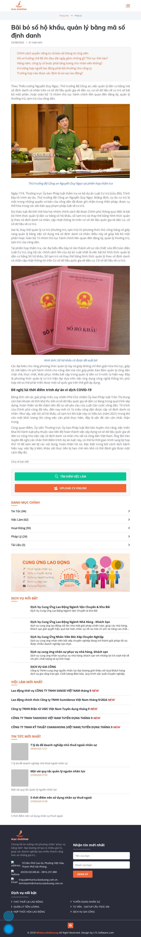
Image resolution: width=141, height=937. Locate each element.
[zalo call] (8, 916)
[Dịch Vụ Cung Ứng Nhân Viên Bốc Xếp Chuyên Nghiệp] (70, 641)
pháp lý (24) (19, 536)
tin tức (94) (18, 511)
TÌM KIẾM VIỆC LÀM (73, 476)
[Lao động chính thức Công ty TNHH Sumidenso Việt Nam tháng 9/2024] (70, 701)
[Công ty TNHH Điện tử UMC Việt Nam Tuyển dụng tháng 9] (70, 710)
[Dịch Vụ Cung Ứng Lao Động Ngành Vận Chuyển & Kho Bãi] (70, 611)
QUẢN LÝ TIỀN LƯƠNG (26, 906)
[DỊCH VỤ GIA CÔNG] (70, 670)
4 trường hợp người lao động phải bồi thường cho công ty (54, 68)
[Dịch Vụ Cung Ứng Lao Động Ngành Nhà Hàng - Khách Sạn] (70, 626)
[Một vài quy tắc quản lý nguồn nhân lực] (70, 781)
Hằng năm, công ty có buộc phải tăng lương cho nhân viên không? (59, 63)
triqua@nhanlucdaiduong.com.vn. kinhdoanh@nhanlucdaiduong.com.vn (41, 881)
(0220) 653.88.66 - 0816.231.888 (39, 872)
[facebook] (70, 925)
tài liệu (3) (18, 545)
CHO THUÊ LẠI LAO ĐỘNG (28, 901)
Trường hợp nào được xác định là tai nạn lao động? (50, 73)
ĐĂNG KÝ (82, 874)
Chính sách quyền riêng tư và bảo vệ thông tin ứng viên (52, 53)
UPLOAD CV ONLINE (73, 488)
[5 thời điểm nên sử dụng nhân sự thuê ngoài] (70, 807)
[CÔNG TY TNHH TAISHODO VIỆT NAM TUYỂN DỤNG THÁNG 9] (70, 719)
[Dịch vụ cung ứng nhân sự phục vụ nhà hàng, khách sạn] (70, 656)
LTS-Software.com (103, 932)
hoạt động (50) (21, 528)
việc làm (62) (19, 520)
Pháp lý (78, 15)
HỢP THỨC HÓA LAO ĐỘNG (29, 911)
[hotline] (8, 929)
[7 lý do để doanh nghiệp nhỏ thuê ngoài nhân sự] (70, 755)
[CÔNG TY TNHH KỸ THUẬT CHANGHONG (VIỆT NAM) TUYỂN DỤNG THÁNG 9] (70, 727)
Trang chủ (64, 15)
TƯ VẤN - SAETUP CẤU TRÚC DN (91, 906)
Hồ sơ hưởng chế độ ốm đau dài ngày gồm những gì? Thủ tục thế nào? (62, 58)
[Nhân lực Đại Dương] (19, 5)
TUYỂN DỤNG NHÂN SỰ (86, 901)
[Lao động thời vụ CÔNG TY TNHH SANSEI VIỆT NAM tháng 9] (70, 692)
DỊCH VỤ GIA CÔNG (84, 911)
